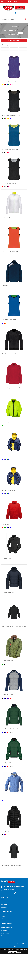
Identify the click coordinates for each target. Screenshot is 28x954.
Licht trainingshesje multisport (9, 81)
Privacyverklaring (5, 933)
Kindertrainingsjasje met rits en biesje (11, 353)
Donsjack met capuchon (8, 592)
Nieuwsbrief (4, 904)
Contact (20, 33)
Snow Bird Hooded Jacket (8, 490)
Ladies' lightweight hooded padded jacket (12, 763)
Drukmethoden (4, 919)
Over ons (3, 902)
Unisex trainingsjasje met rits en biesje (12, 387)
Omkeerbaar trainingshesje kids (10, 149)
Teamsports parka (6, 831)
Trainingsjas (5, 285)
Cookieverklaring (5, 930)
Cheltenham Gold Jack (8, 660)
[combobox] (12, 19)
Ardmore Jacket (6, 524)
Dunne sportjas (6, 217)
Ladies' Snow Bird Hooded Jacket (10, 456)
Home (9, 34)
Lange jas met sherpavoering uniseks (11, 865)
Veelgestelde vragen (6, 907)
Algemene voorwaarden (7, 927)
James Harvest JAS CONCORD (10, 797)
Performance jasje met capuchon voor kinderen (14, 626)
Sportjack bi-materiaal (7, 694)
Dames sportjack (6, 558)
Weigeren (19, 952)
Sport (13, 34)
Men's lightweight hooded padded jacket (12, 728)
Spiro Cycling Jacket (7, 422)
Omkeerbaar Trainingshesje (9, 183)
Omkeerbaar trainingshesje (9, 319)
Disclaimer (3, 936)
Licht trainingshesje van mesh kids (11, 115)
